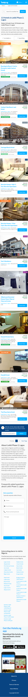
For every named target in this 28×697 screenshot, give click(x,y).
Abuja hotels (7, 564)
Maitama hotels (7, 583)
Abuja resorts (7, 589)
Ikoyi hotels (7, 585)
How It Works (14, 688)
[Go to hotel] (14, 51)
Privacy (14, 680)
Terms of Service (14, 684)
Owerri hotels (19, 564)
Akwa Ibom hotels (8, 572)
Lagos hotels (7, 562)
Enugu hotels (19, 574)
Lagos (8, 72)
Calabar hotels (7, 570)
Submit (14, 538)
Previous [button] (0, 52)
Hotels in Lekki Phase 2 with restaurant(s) (7, 611)
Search (23, 11)
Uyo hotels (19, 570)
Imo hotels (6, 568)
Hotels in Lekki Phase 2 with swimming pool (7, 606)
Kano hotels (19, 566)
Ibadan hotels (19, 562)
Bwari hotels (7, 581)
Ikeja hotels (7, 577)
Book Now (22, 76)
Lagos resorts (7, 587)
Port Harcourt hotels (9, 566)
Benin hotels (19, 568)
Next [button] (27, 52)
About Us (14, 676)
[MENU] (26, 2)
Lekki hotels (7, 579)
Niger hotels (7, 574)
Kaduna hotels (20, 572)
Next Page (24, 441)
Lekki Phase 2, (4, 72)
